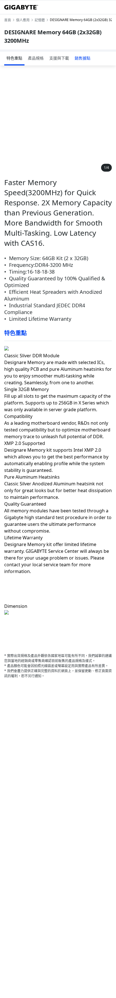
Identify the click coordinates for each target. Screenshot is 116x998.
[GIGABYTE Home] (21, 7)
